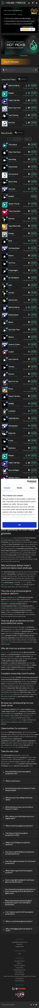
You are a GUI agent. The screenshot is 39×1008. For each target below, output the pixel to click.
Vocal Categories (19, 980)
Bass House (19, 720)
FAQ (19, 954)
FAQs (7, 642)
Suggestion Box (19, 946)
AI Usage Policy (19, 978)
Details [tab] (19, 488)
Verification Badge (19, 974)
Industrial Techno (8, 720)
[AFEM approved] (19, 994)
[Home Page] (15, 3)
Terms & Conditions (19, 965)
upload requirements (9, 747)
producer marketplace (10, 601)
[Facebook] (36, 1005)
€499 (34, 122)
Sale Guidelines (19, 972)
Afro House (23, 582)
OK (19, 525)
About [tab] (32, 488)
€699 (34, 85)
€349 (34, 115)
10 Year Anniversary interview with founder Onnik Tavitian (19, 976)
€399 (34, 100)
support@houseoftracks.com (19, 942)
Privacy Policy (19, 967)
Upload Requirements (20, 970)
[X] (34, 1005)
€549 (34, 211)
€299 (34, 92)
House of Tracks (7, 538)
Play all (23, 79)
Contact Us (19, 944)
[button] (19, 772)
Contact (12, 764)
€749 (34, 322)
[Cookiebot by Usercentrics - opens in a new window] (28, 481)
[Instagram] (31, 1005)
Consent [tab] (7, 488)
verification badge (8, 694)
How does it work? (19, 961)
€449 (34, 299)
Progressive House (9, 584)
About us (19, 963)
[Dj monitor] (19, 989)
